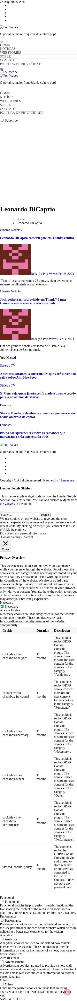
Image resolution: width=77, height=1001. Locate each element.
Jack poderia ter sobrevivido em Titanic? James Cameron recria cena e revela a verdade (33, 301)
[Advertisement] (38, 162)
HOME (5, 44)
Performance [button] (8, 916)
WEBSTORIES (10, 52)
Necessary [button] (6, 602)
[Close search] (1, 511)
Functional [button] (7, 897)
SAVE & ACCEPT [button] (12, 999)
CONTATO (8, 60)
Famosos (5, 405)
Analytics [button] (6, 935)
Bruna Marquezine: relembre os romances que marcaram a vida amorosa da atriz (32, 434)
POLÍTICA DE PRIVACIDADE (22, 64)
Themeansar (67, 480)
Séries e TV (7, 365)
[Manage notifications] (67, 992)
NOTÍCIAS (8, 48)
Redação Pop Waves (44, 273)
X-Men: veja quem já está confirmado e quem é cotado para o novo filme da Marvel (38, 395)
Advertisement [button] (9, 957)
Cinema (5, 230)
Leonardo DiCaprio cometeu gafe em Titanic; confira (37, 238)
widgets (10, 503)
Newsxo (48, 480)
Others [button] (4, 980)
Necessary (11, 606)
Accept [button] (28, 537)
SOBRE (5, 56)
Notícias (16, 230)
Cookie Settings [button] (11, 537)
